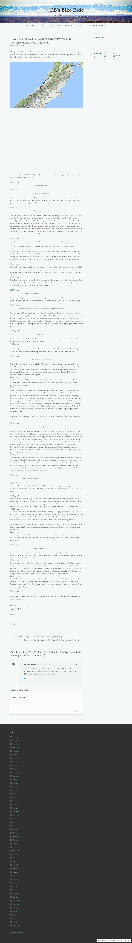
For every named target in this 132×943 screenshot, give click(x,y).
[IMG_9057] (14, 455)
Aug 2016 (16, 862)
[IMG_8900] (14, 377)
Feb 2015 (16, 926)
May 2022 (16, 769)
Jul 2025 (15, 737)
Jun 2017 (15, 826)
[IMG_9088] (14, 496)
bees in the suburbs (29, 664)
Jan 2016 (15, 886)
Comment (76, 711)
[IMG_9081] (14, 483)
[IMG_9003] (14, 344)
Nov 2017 (16, 808)
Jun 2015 (15, 911)
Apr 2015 (16, 918)
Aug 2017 (16, 819)
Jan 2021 (15, 783)
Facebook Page (99, 37)
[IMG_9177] (14, 545)
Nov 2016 (16, 851)
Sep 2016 (16, 858)
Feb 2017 (16, 840)
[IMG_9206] (14, 576)
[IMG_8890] (14, 278)
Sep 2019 (16, 790)
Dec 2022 (16, 758)
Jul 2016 (15, 865)
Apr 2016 (16, 876)
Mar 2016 (16, 879)
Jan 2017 (15, 844)
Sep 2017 (16, 815)
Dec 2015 (16, 890)
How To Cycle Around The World (90, 26)
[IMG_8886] (14, 239)
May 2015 (16, 915)
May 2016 (16, 872)
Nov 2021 (16, 780)
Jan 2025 (15, 740)
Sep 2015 (16, 901)
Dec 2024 (16, 744)
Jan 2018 (15, 801)
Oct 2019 (16, 787)
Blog (50, 26)
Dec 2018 (16, 797)
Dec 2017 (16, 805)
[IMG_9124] (14, 509)
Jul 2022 (15, 765)
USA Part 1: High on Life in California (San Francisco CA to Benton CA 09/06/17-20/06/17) (52, 640)
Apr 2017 (16, 833)
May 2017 (16, 829)
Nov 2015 (16, 894)
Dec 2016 (16, 847)
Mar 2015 (16, 922)
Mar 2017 (16, 837)
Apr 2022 (16, 773)
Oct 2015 (16, 897)
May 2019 (16, 794)
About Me (30, 26)
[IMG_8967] (14, 305)
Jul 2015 (15, 908)
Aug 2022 (16, 762)
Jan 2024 (15, 755)
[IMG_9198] (14, 561)
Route (40, 26)
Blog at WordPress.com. (17, 933)
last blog (26, 507)
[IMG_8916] (14, 264)
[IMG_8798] (14, 182)
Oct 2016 (16, 854)
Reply (76, 664)
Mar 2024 (16, 751)
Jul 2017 (15, 822)
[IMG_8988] (14, 331)
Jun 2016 (15, 869)
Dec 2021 (16, 776)
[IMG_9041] (14, 388)
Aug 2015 (16, 904)
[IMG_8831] (14, 190)
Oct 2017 (16, 812)
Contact (68, 26)
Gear (58, 26)
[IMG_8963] (14, 290)
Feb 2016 (16, 883)
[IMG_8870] (14, 592)
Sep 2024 (16, 748)
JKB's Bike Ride (66, 10)
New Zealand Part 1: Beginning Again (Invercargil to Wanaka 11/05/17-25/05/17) (37, 637)
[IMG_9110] (14, 532)
